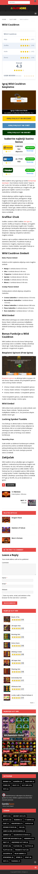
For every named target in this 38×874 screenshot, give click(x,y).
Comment (5, 563)
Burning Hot (15, 634)
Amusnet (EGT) (19, 816)
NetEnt (7, 846)
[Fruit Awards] (27, 759)
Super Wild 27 (8, 761)
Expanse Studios (9, 827)
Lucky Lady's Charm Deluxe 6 (22, 695)
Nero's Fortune (17, 538)
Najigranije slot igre (20, 842)
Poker (6, 785)
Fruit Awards (25, 761)
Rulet (16, 785)
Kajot (6, 842)
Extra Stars (15, 643)
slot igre (27, 221)
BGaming (18, 820)
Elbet (6, 823)
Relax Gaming (20, 853)
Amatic (6, 816)
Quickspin (10, 485)
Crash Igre (29, 781)
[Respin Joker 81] (10, 747)
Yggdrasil (15, 861)
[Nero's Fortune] (6, 540)
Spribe (19, 857)
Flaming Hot (15, 669)
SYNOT (28, 857)
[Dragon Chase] (6, 520)
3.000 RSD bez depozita (19, 149)
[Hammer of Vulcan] (6, 530)
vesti (5, 861)
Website (4, 590)
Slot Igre (27, 785)
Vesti (5, 789)
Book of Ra (15, 617)
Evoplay (29, 823)
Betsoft (7, 820)
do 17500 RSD (19, 160)
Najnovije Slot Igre (11, 711)
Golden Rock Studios (22, 835)
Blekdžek (17, 781)
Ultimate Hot (16, 686)
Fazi (21, 827)
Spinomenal (8, 857)
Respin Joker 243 (27, 749)
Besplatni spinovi (8, 378)
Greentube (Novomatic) (12, 838)
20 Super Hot (16, 626)
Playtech (29, 846)
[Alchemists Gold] (19, 728)
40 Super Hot (16, 660)
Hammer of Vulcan (18, 528)
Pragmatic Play (21, 850)
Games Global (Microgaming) (14, 831)
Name (4, 578)
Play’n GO (7, 850)
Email (4, 584)
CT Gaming (29, 820)
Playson (17, 846)
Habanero (29, 838)
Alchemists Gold (14, 735)
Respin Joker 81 (9, 749)
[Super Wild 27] (10, 759)
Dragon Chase (17, 518)
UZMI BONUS (30, 147)
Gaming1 (7, 835)
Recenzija (30, 151)
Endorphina (16, 823)
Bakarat (7, 781)
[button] (35, 13)
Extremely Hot (16, 678)
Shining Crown (16, 652)
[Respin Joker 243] (27, 747)
